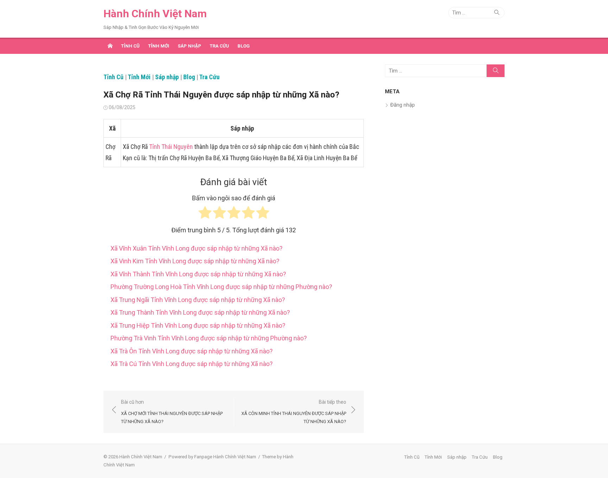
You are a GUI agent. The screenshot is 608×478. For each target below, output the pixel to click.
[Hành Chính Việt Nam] (110, 46)
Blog (244, 46)
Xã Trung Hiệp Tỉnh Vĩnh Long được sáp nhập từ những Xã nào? (197, 325)
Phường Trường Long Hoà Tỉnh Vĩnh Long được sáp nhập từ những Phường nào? (221, 286)
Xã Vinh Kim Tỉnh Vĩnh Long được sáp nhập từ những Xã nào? (194, 261)
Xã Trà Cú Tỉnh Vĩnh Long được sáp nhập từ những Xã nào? (191, 363)
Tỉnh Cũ (130, 46)
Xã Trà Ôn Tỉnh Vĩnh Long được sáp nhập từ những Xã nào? (191, 351)
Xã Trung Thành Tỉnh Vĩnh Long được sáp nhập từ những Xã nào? (200, 312)
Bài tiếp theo (293, 411)
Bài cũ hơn (172, 411)
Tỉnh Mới (158, 46)
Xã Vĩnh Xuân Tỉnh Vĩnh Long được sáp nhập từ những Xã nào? (196, 248)
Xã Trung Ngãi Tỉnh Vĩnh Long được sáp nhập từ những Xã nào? (197, 299)
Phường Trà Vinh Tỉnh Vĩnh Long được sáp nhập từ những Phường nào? (208, 338)
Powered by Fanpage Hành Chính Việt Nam (212, 456)
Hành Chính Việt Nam (155, 13)
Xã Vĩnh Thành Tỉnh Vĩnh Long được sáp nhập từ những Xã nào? (198, 274)
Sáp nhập (189, 46)
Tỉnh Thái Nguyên (171, 146)
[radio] (204, 214)
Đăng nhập (402, 105)
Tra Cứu (219, 46)
